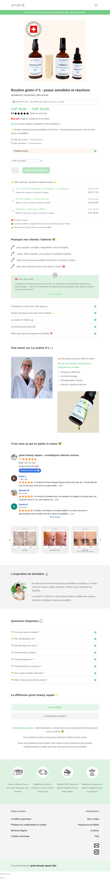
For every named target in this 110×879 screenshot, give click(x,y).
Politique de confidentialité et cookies (28, 825)
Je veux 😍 (67, 874)
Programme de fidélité (88, 825)
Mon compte (93, 819)
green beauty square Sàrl (43, 866)
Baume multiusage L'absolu (32, 209)
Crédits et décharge (20, 836)
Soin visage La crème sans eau (34, 199)
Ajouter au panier (36, 170)
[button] (96, 707)
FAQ (97, 836)
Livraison (94, 830)
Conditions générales (21, 819)
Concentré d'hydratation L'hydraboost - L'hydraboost (44, 189)
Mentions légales (19, 830)
